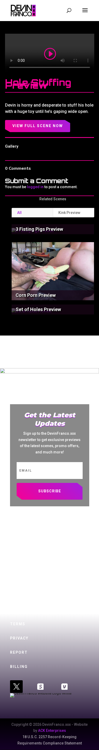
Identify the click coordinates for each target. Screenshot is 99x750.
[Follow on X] (16, 686)
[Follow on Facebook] (40, 686)
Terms (17, 624)
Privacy (19, 638)
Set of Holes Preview (38, 309)
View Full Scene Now (37, 126)
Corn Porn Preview (36, 295)
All (19, 213)
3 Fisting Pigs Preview (39, 229)
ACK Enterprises (52, 730)
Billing (19, 666)
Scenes (18, 539)
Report (19, 652)
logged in (35, 187)
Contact (20, 596)
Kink (15, 553)
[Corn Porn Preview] (53, 271)
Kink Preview (69, 213)
